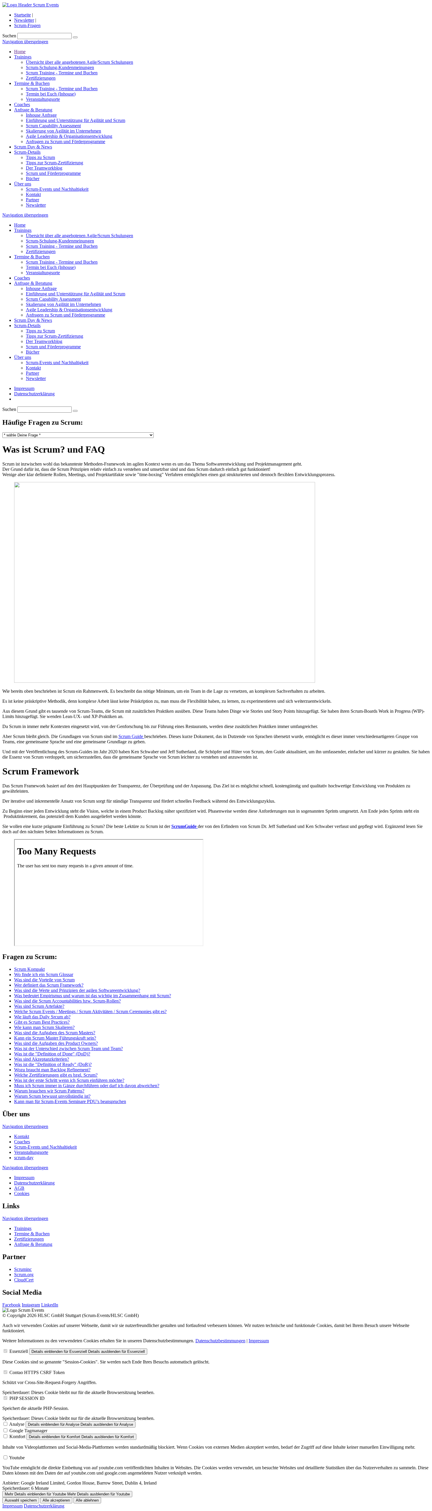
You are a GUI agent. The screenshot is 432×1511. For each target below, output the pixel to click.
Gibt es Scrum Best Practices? (42, 1022)
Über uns (22, 183)
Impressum (24, 388)
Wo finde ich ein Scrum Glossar (43, 974)
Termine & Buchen (32, 83)
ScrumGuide (184, 826)
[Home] (30, 4)
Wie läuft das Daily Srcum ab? (42, 1016)
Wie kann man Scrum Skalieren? (44, 1027)
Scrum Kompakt (29, 969)
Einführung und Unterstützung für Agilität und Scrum (75, 120)
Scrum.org (24, 1274)
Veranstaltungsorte (43, 99)
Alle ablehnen (87, 1500)
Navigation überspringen (25, 41)
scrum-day (24, 1157)
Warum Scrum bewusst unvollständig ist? (52, 1096)
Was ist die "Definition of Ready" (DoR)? (53, 1064)
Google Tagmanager (28, 1430)
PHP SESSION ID (27, 1398)
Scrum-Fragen (27, 25)
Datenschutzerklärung (34, 393)
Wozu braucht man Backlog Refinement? (52, 1069)
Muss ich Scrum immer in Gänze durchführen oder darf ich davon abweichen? (86, 1085)
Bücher (32, 178)
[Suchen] (75, 37)
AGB (19, 1188)
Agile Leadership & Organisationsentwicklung (69, 136)
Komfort (17, 1436)
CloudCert (24, 1279)
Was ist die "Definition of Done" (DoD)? (52, 1053)
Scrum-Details (27, 152)
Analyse (16, 1424)
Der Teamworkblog (44, 167)
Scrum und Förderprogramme (53, 173)
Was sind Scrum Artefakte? (39, 1006)
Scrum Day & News (33, 146)
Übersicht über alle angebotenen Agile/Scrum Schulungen (79, 62)
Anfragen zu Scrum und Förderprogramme (65, 141)
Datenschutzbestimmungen (220, 1340)
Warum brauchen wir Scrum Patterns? (49, 1090)
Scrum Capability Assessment (53, 125)
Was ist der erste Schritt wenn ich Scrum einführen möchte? (69, 1080)
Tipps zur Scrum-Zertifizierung (54, 162)
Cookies (21, 1193)
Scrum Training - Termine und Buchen (62, 72)
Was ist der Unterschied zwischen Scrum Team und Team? (68, 1048)
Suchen (9, 35)
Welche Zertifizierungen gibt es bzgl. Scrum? (56, 1074)
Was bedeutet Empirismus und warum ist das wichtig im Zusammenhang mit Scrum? (92, 995)
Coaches (22, 104)
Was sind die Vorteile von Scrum (44, 979)
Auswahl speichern (21, 1500)
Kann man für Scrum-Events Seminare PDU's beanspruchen (70, 1101)
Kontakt (33, 194)
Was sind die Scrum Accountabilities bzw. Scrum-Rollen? (67, 1000)
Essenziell (18, 1351)
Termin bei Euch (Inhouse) (51, 93)
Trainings (22, 56)
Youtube (17, 1457)
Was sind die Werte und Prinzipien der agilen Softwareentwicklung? (77, 990)
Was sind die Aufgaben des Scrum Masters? (54, 1032)
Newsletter (24, 20)
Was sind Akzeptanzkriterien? (41, 1059)
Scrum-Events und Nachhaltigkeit (57, 189)
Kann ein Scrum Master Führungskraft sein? (55, 1037)
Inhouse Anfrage (41, 115)
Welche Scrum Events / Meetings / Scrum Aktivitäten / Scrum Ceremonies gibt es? (90, 1011)
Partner (32, 199)
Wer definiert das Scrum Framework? (48, 985)
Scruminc (23, 1269)
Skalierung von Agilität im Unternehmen (63, 130)
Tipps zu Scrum (40, 157)
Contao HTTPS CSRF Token (37, 1372)
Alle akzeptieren (56, 1500)
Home (20, 51)
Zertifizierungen (41, 78)
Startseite (22, 14)
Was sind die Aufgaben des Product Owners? (56, 1043)
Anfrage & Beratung (33, 109)
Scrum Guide (131, 736)
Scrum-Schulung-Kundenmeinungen (60, 67)
